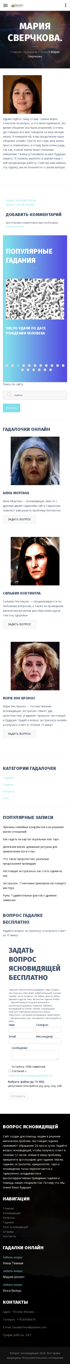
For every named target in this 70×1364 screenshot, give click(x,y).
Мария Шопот (14, 1277)
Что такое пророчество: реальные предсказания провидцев (26, 861)
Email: (12, 1036)
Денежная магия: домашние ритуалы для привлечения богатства (30, 849)
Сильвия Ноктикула (22, 593)
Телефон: (42, 1025)
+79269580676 (26, 1319)
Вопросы (9, 791)
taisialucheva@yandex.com (29, 1327)
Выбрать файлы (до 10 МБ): (26, 1081)
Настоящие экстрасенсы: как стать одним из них (32, 873)
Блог (6, 798)
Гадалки (8, 784)
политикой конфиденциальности (30, 1075)
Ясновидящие (12, 1213)
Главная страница (22, 52)
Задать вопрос (19, 519)
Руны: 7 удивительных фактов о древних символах (30, 898)
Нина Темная (13, 1263)
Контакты (9, 1236)
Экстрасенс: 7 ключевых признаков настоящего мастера (34, 885)
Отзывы (42, 52)
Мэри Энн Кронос (19, 698)
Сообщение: (20, 1048)
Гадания (8, 778)
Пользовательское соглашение (42, 1358)
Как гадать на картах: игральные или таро (31, 839)
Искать (11, 408)
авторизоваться (15, 226)
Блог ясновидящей (15, 1227)
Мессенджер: (44, 1036)
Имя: (12, 1025)
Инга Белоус (12, 1290)
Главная (8, 1208)
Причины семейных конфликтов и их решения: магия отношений (33, 829)
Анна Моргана (16, 493)
